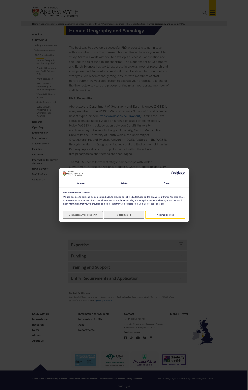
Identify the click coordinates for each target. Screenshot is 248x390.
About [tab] (167, 183)
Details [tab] (124, 183)
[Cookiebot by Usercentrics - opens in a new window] (172, 173)
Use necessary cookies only (83, 215)
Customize (122, 215)
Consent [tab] (81, 183)
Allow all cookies (165, 215)
